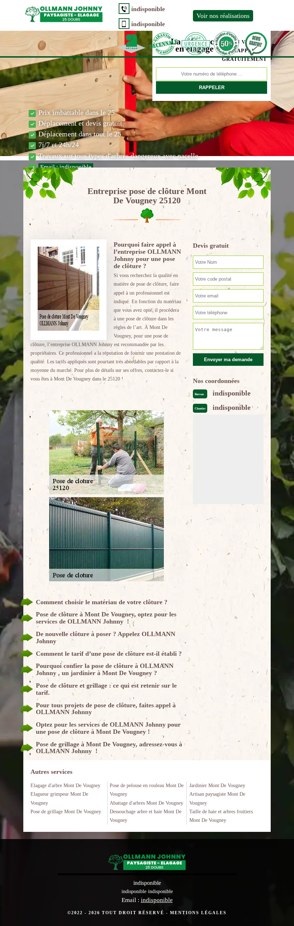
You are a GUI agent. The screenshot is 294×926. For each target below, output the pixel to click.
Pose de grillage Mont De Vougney (65, 811)
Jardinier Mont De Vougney (217, 785)
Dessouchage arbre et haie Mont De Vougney (145, 816)
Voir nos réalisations (223, 15)
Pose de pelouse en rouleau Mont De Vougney (147, 790)
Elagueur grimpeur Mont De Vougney (59, 798)
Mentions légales (198, 912)
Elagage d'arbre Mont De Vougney (65, 785)
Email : (65, 167)
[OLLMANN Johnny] (63, 12)
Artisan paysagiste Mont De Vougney (217, 798)
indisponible (148, 9)
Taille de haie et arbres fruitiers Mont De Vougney (221, 816)
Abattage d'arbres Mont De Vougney (146, 803)
